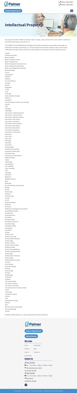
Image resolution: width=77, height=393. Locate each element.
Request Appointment (13, 11)
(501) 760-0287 (67, 2)
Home (26, 345)
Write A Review (31, 336)
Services (27, 352)
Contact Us (37, 352)
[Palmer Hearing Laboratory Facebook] (26, 385)
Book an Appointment (33, 331)
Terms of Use (26, 391)
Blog (35, 348)
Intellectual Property (37, 391)
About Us (27, 348)
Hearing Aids (37, 345)
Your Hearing (28, 355)
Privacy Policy (18, 391)
